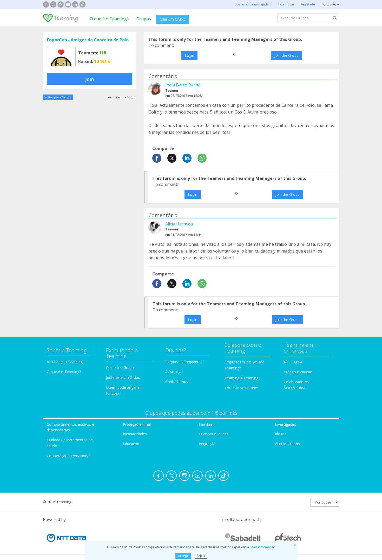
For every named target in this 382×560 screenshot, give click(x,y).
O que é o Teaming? (109, 19)
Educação (131, 443)
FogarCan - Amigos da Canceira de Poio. (88, 40)
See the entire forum (121, 97)
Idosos (280, 433)
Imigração (207, 443)
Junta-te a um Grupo (123, 377)
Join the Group (286, 55)
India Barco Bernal (183, 85)
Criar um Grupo (172, 19)
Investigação (285, 424)
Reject (200, 555)
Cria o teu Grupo (120, 367)
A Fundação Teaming (65, 361)
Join (89, 79)
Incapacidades (135, 433)
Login (189, 55)
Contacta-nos (176, 381)
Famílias (206, 424)
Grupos (143, 19)
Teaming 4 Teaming (241, 377)
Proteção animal (137, 424)
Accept (183, 555)
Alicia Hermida (179, 224)
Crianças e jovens (213, 433)
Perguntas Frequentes (183, 361)
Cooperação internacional (68, 455)
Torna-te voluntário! (241, 387)
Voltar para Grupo (57, 97)
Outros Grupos (287, 443)
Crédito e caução (298, 371)
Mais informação (263, 547)
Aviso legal (174, 371)
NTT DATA (293, 362)
